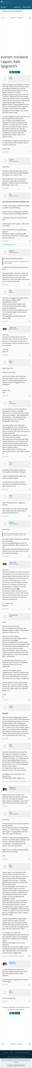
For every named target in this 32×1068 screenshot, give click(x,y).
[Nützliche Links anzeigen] (29, 17)
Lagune (11, 159)
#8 (29, 456)
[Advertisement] (16, 37)
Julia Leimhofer (6, 244)
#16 (29, 806)
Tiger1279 (12, 327)
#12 (29, 609)
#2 (29, 188)
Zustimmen (10, 1065)
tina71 (11, 706)
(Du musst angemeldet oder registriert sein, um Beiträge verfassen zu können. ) (16, 1008)
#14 (29, 738)
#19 (29, 984)
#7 (29, 395)
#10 (29, 516)
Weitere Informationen (19, 1065)
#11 (29, 556)
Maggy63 (12, 787)
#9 (29, 489)
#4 (29, 284)
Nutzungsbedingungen (22, 1052)
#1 (29, 152)
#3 (29, 241)
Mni (10, 194)
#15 (29, 781)
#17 (29, 859)
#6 (29, 355)
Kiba (10, 77)
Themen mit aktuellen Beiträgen (12, 11)
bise (10, 402)
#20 (29, 1001)
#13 (29, 700)
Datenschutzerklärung (15, 1057)
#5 (29, 321)
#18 (29, 956)
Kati (10, 812)
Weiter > (17, 72)
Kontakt (5, 1052)
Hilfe (11, 1052)
